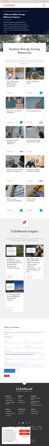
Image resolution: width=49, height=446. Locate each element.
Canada (7, 1)
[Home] (9, 5)
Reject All (24, 433)
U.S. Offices (20, 413)
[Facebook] (29, 423)
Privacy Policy (10, 441)
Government (20, 400)
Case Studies (8, 415)
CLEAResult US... (11, 426)
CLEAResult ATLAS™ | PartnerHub (35, 402)
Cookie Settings (25, 436)
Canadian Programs (35, 411)
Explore (9, 92)
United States (21, 409)
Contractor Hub (34, 428)
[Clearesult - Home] (24, 389)
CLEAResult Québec (31, 426)
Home (4, 11)
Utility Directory (10, 11)
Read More (9, 277)
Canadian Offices (34, 413)
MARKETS (20, 396)
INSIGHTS (8, 409)
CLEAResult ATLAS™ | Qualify (35, 399)
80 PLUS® (39, 426)
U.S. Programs (21, 411)
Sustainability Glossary (10, 413)
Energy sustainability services (10, 403)
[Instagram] (26, 423)
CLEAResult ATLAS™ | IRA (36, 405)
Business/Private (21, 402)
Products (33, 396)
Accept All (25, 430)
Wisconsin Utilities (17, 11)
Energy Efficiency (9, 398)
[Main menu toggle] (44, 5)
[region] (16, 435)
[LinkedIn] (19, 423)
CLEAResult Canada (20, 426)
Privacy (41, 428)
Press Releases (9, 411)
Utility (19, 398)
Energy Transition (9, 400)
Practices (8, 396)
